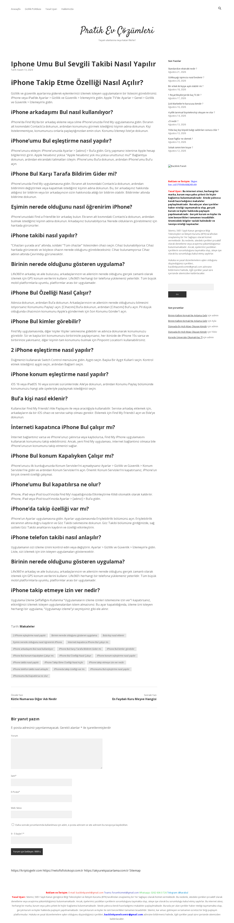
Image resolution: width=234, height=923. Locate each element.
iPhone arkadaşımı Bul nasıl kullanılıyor (33, 648)
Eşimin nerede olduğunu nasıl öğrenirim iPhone (37, 642)
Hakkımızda (67, 9)
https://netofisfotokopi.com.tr (63, 870)
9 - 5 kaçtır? (17, 833)
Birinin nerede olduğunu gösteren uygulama (74, 635)
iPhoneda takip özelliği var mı (69, 669)
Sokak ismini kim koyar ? (180, 147)
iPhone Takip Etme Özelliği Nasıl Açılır (64, 662)
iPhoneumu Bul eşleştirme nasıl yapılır (109, 669)
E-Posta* (15, 791)
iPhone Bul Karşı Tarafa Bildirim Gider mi (80, 648)
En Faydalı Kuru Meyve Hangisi (134, 699)
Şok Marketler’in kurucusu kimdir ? (185, 103)
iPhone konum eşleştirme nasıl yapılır (116, 655)
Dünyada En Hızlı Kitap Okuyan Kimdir (187, 326)
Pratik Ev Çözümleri (117, 31)
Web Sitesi (16, 808)
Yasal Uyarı (51, 9)
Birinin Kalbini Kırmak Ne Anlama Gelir (187, 315)
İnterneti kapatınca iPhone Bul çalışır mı (88, 642)
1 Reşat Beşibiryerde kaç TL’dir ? (184, 94)
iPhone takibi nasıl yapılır (26, 662)
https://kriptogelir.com (26, 870)
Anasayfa (15, 9)
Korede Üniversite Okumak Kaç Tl (185, 337)
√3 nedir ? (173, 121)
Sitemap (135, 870)
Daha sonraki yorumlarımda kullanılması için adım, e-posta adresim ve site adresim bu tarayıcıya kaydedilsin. (71, 825)
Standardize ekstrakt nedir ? (182, 68)
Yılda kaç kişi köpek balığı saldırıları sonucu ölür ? (193, 130)
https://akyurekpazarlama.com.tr (106, 870)
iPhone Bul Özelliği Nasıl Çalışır (75, 655)
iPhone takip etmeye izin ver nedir (106, 662)
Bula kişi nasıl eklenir (113, 635)
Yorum (14, 735)
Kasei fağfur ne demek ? (180, 138)
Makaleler (27, 626)
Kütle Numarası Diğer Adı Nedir (34, 699)
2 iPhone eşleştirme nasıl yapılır (29, 635)
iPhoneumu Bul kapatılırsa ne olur (30, 675)
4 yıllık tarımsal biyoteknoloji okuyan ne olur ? (191, 112)
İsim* (13, 775)
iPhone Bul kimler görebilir (120, 648)
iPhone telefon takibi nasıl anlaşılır (30, 669)
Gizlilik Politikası (33, 9)
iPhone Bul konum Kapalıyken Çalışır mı (33, 655)
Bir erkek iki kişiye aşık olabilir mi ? (185, 86)
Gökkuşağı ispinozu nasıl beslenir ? (186, 77)
